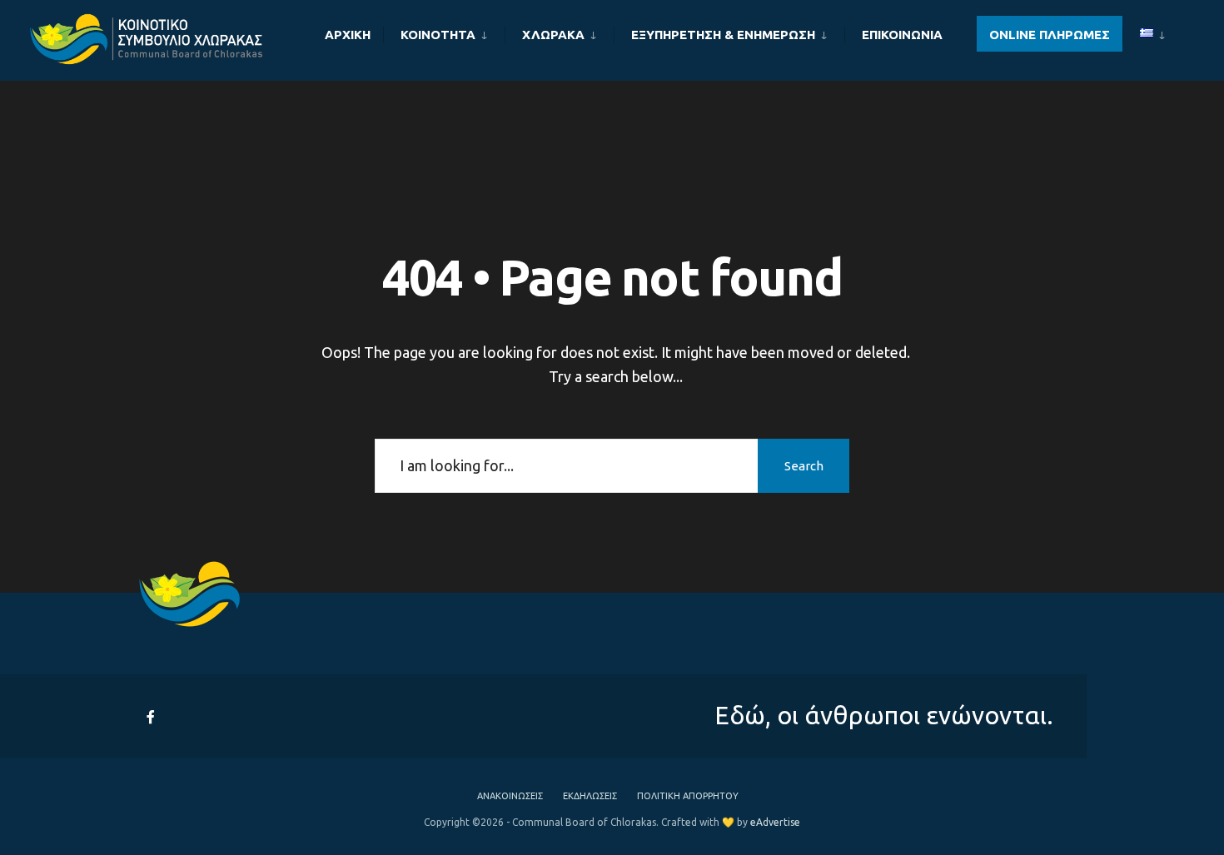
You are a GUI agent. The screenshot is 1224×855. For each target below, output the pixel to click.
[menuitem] (444, 31)
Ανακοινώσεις (510, 796)
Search (803, 466)
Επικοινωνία (902, 34)
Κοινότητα (438, 34)
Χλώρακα (553, 34)
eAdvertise (775, 822)
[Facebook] (152, 716)
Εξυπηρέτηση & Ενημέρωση (723, 34)
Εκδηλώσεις (590, 796)
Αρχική (348, 34)
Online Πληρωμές (1049, 34)
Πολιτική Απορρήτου (688, 796)
